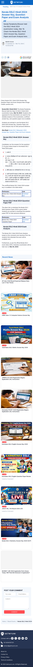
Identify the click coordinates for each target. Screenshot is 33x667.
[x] (15, 638)
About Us (3, 651)
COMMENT (14, 612)
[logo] (16, 2)
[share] (2, 57)
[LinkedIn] (22, 638)
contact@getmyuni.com (10, 646)
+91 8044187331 (8, 642)
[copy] (5, 57)
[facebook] (12, 638)
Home (4, 621)
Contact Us (4, 654)
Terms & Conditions (6, 660)
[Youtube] (26, 638)
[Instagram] (19, 638)
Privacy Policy (5, 657)
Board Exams (12, 621)
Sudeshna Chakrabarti (7, 479)
